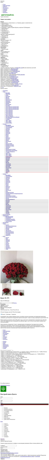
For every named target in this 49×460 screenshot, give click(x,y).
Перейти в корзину (14, 452)
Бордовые (8, 96)
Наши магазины (6, 5)
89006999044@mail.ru (5, 385)
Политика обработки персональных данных (10, 376)
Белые (7, 95)
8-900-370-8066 (15, 80)
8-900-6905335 (15, 79)
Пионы (7, 140)
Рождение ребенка (10, 231)
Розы (4, 91)
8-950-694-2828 (15, 68)
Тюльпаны (5, 90)
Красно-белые (9, 99)
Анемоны (8, 128)
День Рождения (9, 227)
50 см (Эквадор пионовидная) (12, 107)
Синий (7, 169)
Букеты (4, 124)
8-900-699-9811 (14, 70)
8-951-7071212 (19, 83)
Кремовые (8, 101)
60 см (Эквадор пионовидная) (12, 109)
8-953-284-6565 (21, 74)
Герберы (7, 130)
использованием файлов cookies (27, 456)
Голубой (7, 170)
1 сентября (8, 234)
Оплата (4, 11)
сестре (7, 242)
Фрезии (7, 148)
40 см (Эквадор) (9, 110)
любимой (8, 239)
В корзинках (8, 217)
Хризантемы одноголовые (11, 150)
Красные (7, 98)
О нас (4, 4)
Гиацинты (8, 132)
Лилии (7, 136)
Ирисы (7, 134)
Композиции (6, 215)
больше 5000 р (9, 122)
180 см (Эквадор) (9, 115)
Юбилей (7, 228)
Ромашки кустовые (10, 145)
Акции (4, 348)
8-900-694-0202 (15, 82)
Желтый (7, 162)
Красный (8, 158)
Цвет (2, 403)
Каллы (7, 135)
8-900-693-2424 (13, 78)
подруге (7, 243)
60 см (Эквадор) (9, 112)
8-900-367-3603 (15, 76)
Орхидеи (8, 138)
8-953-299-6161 (15, 85)
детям (7, 249)
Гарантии (5, 9)
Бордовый (8, 166)
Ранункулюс (8, 141)
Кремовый (8, 157)
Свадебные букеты (10, 126)
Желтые (7, 97)
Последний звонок (10, 232)
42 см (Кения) (9, 118)
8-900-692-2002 (16, 81)
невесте (7, 237)
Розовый (7, 160)
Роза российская (6, 214)
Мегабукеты (5, 222)
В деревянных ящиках (10, 220)
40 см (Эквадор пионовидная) (12, 106)
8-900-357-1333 (17, 86)
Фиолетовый (8, 167)
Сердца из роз (9, 221)
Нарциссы (8, 137)
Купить (15, 302)
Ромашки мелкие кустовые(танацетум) (14, 193)
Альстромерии (9, 127)
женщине (8, 241)
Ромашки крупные (10, 144)
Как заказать (5, 7)
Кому (4, 236)
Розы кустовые (9, 143)
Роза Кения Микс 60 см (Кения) (12, 117)
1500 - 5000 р (8, 121)
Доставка (5, 10)
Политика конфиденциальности (7, 372)
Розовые (7, 103)
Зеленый (7, 171)
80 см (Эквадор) (9, 114)
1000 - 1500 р (8, 120)
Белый (7, 161)
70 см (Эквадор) (9, 113)
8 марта (7, 224)
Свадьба (7, 229)
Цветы (4, 174)
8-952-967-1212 (19, 67)
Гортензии (8, 133)
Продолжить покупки (5, 452)
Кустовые (8, 105)
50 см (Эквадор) (9, 111)
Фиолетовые (8, 104)
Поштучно (8, 94)
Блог (4, 335)
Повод (4, 223)
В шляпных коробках (10, 219)
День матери (8, 230)
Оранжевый (8, 165)
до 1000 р (8, 119)
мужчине (8, 246)
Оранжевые (8, 102)
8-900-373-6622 (14, 72)
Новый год (8, 235)
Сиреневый (8, 163)
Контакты (5, 12)
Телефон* (3, 445)
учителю (7, 245)
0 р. (3, 87)
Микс (7, 172)
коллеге (7, 244)
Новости (5, 6)
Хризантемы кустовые (10, 149)
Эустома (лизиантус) (10, 151)
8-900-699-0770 (13, 75)
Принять (2, 458)
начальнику (8, 247)
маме (7, 238)
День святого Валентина (11, 226)
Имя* (2, 448)
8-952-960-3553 (12, 73)
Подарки (5, 347)
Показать (2, 438)
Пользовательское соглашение (7, 374)
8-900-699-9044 (16, 71)
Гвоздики (8, 129)
